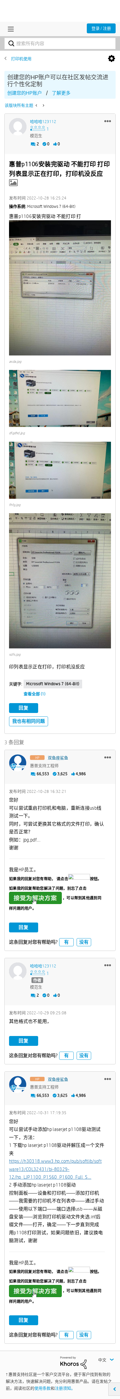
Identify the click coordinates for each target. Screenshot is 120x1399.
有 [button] (66, 942)
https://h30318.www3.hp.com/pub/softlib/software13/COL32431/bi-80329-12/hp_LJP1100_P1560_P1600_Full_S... (55, 1169)
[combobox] (60, 43)
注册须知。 (65, 1388)
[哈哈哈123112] (18, 126)
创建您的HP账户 (24, 93)
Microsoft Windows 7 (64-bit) (53, 683)
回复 (24, 708)
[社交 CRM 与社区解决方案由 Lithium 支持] (73, 1362)
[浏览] (9, 29)
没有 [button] (84, 942)
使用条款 (42, 1388)
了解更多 (61, 93)
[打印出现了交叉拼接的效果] (43, 105)
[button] (108, 121)
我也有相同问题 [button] (28, 721)
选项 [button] (111, 59)
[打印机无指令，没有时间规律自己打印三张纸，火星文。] (36, 105)
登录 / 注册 (101, 28)
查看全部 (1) (34, 693)
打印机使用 (21, 58)
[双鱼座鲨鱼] (18, 763)
